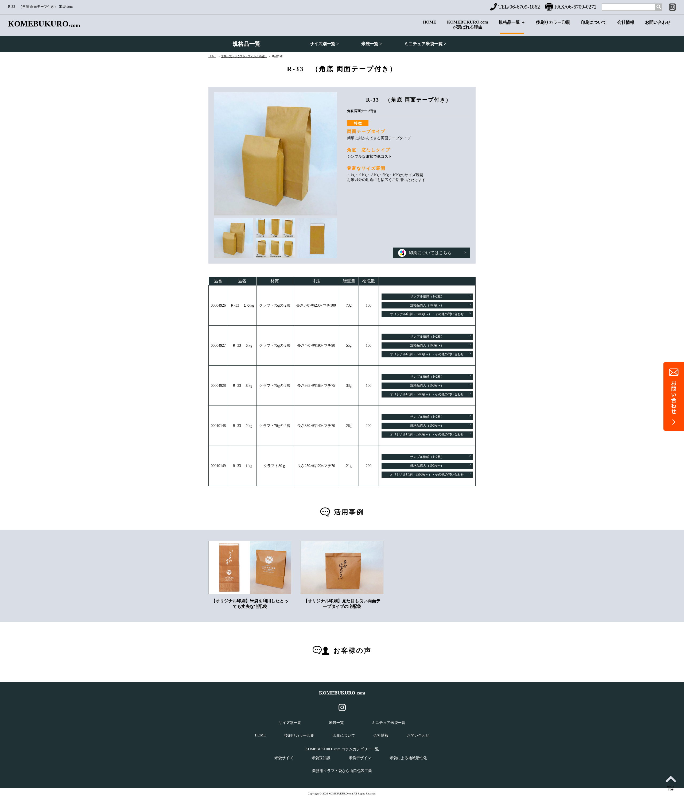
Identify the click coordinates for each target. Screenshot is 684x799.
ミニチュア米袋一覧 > (425, 43)
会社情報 (625, 22)
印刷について (594, 22)
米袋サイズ (283, 758)
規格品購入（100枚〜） (440, 305)
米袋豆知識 (321, 758)
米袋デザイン (360, 758)
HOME (429, 22)
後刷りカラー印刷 (553, 22)
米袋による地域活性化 (408, 758)
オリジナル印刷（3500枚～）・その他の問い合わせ (430, 313)
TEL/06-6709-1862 (519, 7)
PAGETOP (670, 788)
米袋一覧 (336, 723)
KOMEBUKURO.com (342, 693)
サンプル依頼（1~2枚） (440, 296)
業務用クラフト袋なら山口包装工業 (342, 771)
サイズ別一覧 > (324, 43)
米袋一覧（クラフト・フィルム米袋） (244, 56)
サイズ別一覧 (290, 723)
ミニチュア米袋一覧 (388, 723)
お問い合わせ (658, 22)
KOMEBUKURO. (44, 24)
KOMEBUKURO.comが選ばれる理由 (467, 24)
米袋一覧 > (371, 43)
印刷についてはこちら (437, 252)
